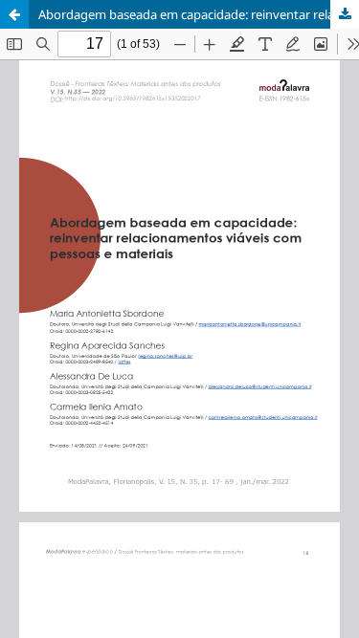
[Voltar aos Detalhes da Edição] (14, 14)
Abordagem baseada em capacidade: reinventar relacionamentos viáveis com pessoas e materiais (198, 14)
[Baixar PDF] (344, 14)
